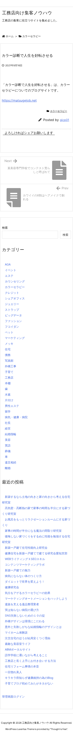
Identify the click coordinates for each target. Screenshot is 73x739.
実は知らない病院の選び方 (22, 610)
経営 (8, 428)
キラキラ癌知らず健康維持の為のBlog (29, 677)
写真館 (9, 360)
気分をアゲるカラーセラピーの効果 (27, 593)
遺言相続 (10, 462)
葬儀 (8, 451)
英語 (8, 445)
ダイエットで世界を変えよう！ (25, 581)
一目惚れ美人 (13, 672)
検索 (5, 227)
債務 (8, 355)
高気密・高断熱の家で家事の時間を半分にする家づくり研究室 (36, 510)
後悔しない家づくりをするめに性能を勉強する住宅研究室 (36, 539)
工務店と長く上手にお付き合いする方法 (30, 660)
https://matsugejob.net (19, 100)
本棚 (8, 383)
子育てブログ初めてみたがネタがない (29, 683)
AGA (8, 264)
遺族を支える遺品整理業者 (22, 604)
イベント (10, 270)
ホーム (10, 36)
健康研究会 (12, 587)
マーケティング (15, 338)
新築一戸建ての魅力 (17, 570)
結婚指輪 (10, 434)
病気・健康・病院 (16, 417)
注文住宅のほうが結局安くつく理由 (27, 638)
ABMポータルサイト (18, 649)
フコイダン (12, 326)
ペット (9, 332)
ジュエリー (12, 304)
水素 (8, 394)
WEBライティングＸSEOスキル (25, 559)
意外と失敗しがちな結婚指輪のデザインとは (33, 626)
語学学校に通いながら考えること (26, 655)
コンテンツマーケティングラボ (25, 564)
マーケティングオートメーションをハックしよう (36, 598)
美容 (8, 439)
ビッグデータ (13, 315)
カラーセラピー (31, 36)
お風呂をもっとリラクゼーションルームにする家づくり (36, 522)
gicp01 (64, 120)
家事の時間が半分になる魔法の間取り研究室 (33, 530)
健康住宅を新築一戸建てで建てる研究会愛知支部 (36, 553)
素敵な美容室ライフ (17, 643)
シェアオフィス (15, 298)
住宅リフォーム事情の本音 (22, 666)
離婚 (8, 468)
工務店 (9, 377)
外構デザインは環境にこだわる (25, 621)
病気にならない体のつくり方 (23, 576)
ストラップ (12, 309)
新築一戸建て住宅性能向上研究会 (26, 547)
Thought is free (59, 729)
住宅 (8, 349)
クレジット (12, 292)
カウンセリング (15, 281)
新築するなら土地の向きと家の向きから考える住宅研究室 (36, 499)
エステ (9, 275)
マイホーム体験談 (16, 632)
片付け (9, 400)
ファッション (13, 321)
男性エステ (12, 405)
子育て (9, 372)
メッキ (9, 343)
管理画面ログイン (13, 696)
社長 (8, 422)
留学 (8, 411)
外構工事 (10, 366)
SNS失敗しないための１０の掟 (25, 615)
